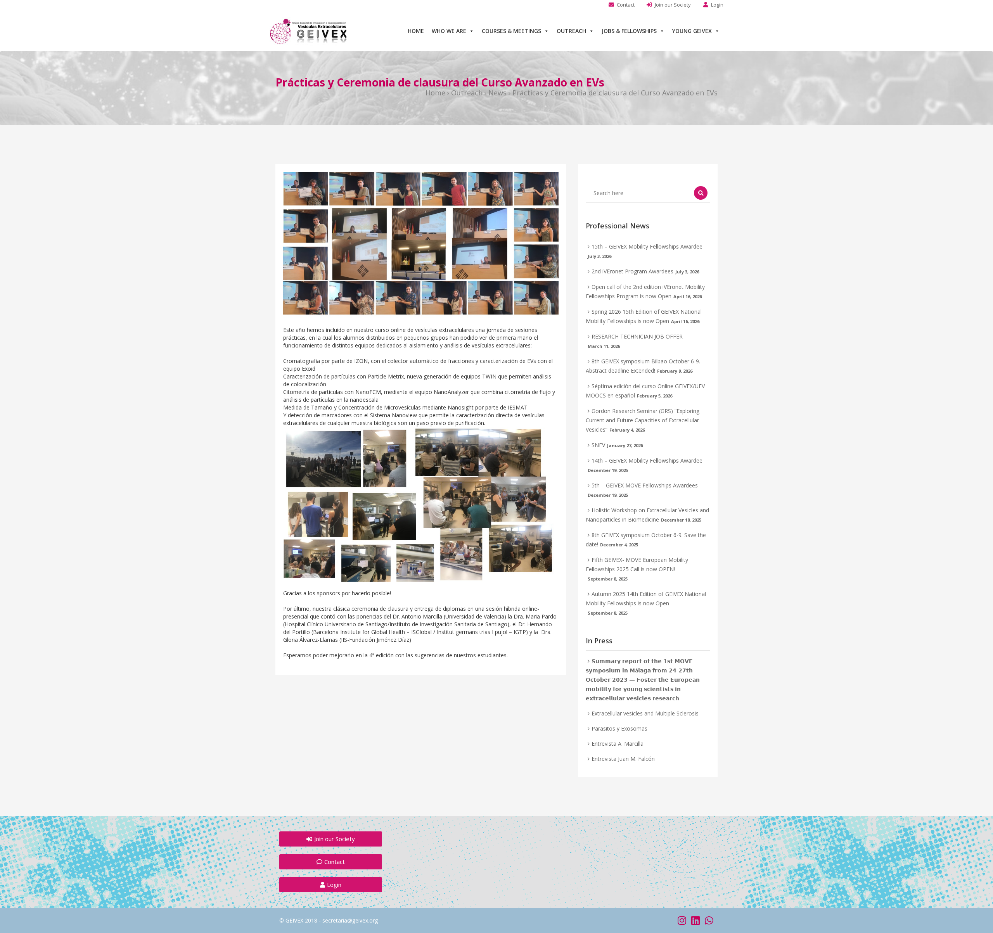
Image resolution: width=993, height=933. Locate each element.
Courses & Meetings (511, 31)
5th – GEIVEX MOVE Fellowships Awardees (645, 485)
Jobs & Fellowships (629, 31)
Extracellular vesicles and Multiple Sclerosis (645, 713)
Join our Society (673, 4)
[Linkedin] (695, 920)
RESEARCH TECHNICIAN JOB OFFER (637, 336)
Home (416, 31)
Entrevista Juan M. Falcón (623, 758)
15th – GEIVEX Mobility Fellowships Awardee (647, 246)
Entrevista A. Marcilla (618, 743)
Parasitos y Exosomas (619, 728)
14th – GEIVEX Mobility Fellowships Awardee (647, 460)
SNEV (598, 445)
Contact (626, 4)
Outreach (571, 31)
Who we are (449, 31)
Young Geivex (692, 31)
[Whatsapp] (709, 920)
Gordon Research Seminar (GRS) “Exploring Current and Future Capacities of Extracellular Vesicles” (642, 420)
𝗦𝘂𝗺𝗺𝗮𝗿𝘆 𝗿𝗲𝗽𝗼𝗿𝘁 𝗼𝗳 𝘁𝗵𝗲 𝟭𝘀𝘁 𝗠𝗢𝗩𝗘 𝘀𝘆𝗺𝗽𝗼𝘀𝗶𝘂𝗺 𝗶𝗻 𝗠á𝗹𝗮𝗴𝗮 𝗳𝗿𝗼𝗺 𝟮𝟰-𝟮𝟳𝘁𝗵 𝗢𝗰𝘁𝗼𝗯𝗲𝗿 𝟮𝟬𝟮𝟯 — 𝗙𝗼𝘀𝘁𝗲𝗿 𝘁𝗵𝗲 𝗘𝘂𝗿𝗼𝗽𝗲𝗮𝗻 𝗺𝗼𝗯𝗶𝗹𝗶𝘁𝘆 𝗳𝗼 (643, 679)
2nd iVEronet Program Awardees (632, 271)
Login (717, 4)
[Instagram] (682, 920)
